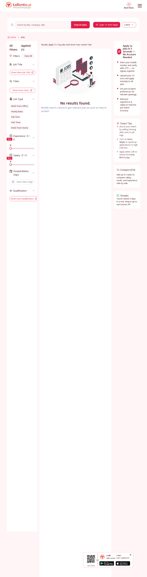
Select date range (25, 181)
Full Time (15, 117)
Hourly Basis (17, 111)
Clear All (28, 56)
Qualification (20, 190)
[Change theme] (129, 4)
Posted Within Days (21, 173)
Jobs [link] (23, 37)
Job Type (18, 99)
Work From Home (19, 127)
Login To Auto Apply (108, 24)
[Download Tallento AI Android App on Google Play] (106, 563)
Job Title (17, 64)
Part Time (15, 122)
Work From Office (19, 106)
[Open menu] (140, 5)
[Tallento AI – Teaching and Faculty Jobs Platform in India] (18, 5)
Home (13, 37)
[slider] (10, 148)
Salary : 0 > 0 (20, 155)
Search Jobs (80, 24)
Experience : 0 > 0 (21, 137)
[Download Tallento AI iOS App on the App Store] (123, 563)
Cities (16, 81)
